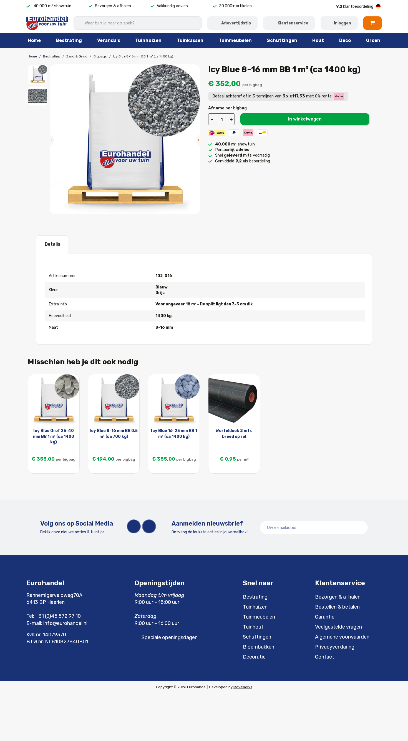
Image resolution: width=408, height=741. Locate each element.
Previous (51, 140)
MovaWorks (242, 687)
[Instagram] (149, 526)
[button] (372, 23)
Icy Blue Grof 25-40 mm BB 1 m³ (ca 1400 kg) (53, 436)
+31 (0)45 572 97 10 (58, 616)
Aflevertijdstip (236, 23)
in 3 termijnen (261, 96)
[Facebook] (134, 526)
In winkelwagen (305, 119)
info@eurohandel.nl (65, 623)
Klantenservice (293, 23)
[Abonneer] (360, 527)
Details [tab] (52, 244)
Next (198, 140)
